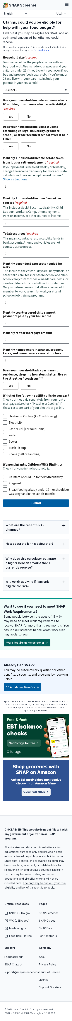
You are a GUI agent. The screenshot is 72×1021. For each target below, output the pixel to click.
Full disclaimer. (41, 50)
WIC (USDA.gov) (18, 920)
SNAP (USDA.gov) (19, 913)
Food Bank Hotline (20, 935)
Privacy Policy (47, 964)
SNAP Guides (47, 920)
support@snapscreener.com (22, 972)
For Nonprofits (48, 935)
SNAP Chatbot (13, 964)
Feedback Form (13, 956)
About (43, 956)
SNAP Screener (48, 913)
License (43, 979)
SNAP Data (45, 928)
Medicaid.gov (17, 928)
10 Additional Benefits (22, 687)
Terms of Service (49, 972)
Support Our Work (50, 987)
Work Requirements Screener (27, 642)
